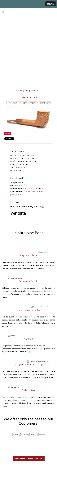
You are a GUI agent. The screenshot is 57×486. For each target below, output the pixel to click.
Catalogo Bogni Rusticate (28, 90)
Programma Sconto (28, 281)
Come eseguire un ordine (28, 310)
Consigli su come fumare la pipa (28, 364)
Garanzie (28, 338)
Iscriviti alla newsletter (28, 458)
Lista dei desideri (28, 97)
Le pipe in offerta (28, 255)
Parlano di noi (28, 390)
